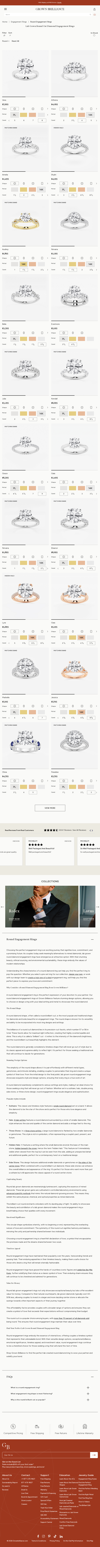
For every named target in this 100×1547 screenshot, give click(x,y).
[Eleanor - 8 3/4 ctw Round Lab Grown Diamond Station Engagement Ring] (74, 521)
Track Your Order (46, 1508)
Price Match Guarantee (48, 1511)
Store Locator (26, 1500)
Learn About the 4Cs (67, 1479)
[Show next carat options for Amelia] (47, 195)
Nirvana (54, 249)
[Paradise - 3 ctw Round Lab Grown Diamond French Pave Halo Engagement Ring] (74, 745)
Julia (4, 399)
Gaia (53, 623)
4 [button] (80, 120)
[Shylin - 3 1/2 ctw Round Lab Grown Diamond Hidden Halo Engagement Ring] (74, 148)
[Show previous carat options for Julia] (8, 419)
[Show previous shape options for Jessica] (57, 706)
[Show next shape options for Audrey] (47, 258)
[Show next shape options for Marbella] (47, 706)
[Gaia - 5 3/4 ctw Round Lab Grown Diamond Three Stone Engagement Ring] (74, 596)
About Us (5, 1479)
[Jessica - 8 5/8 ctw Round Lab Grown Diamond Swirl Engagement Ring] (74, 670)
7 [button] (31, 120)
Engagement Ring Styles (88, 1479)
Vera (4, 100)
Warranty (43, 1490)
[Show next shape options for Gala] (96, 482)
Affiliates (24, 1486)
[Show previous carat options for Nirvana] (57, 269)
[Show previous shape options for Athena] (57, 109)
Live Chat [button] (24, 1493)
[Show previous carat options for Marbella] (8, 717)
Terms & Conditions (38, 1541)
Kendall (54, 399)
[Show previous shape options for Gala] (57, 482)
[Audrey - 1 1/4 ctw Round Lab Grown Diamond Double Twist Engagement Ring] (25, 222)
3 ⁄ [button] (71, 120)
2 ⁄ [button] (32, 195)
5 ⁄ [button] (22, 494)
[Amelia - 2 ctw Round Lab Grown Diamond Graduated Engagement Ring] (25, 148)
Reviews (5, 1490)
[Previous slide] (2, 906)
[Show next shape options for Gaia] (96, 631)
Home (4, 22)
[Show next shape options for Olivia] (47, 781)
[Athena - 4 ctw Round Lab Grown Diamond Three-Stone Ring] (74, 73)
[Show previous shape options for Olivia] (8, 781)
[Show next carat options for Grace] (47, 493)
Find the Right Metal (86, 1494)
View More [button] (50, 808)
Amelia (5, 175)
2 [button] (62, 120)
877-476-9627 (27, 1482)
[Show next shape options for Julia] (47, 407)
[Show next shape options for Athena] (96, 109)
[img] (90, 14)
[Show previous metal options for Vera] (8, 114)
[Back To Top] (95, 1534)
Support (44, 1475)
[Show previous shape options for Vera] (8, 109)
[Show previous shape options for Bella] (8, 333)
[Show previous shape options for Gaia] (57, 631)
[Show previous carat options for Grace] (8, 493)
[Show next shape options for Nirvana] (96, 258)
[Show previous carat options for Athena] (57, 120)
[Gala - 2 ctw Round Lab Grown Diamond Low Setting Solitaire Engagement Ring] (74, 446)
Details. (59, 2)
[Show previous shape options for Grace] (8, 482)
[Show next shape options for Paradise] (96, 781)
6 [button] (22, 120)
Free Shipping (45, 1479)
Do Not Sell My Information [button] (73, 1541)
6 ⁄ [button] (81, 195)
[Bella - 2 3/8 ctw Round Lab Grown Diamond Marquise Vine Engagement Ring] (25, 297)
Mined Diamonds (66, 1518)
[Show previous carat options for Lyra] (8, 643)
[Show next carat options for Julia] (47, 419)
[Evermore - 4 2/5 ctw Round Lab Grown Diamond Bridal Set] (74, 297)
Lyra (4, 623)
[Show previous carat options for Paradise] (57, 792)
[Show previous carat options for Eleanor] (57, 568)
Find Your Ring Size (85, 1498)
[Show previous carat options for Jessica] (57, 717)
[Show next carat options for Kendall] (96, 419)
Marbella (5, 697)
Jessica (54, 697)
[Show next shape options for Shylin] (96, 183)
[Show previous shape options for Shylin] (57, 183)
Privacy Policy (55, 1541)
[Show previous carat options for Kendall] (57, 419)
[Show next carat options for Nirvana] (96, 269)
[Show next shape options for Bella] (47, 333)
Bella (4, 324)
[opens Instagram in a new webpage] (43, 1536)
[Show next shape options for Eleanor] (96, 557)
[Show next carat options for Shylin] (96, 195)
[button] (5, 9)
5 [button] (13, 120)
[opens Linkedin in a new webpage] (61, 1536)
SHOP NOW (14, 919)
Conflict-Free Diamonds (68, 1522)
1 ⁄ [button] (13, 195)
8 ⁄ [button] (90, 195)
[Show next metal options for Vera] (47, 114)
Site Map (90, 1541)
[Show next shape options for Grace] (47, 482)
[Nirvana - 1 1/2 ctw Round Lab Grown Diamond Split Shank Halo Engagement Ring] (74, 222)
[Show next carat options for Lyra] (47, 643)
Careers (24, 1504)
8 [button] (40, 120)
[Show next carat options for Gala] (96, 493)
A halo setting (20, 1120)
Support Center (46, 1522)
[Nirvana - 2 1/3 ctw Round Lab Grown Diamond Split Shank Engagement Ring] (25, 521)
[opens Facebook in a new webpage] (38, 1536)
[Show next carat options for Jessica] (96, 717)
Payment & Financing (48, 1493)
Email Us (24, 1490)
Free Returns (45, 1482)
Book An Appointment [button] (29, 1497)
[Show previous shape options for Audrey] (8, 258)
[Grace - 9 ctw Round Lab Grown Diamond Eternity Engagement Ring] (25, 446)
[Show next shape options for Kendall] (96, 407)
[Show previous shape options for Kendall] (57, 407)
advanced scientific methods (18, 1193)
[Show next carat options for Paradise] (96, 792)
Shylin (53, 175)
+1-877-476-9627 (28, 1479)
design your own (76, 974)
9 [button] (40, 494)
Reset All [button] (15, 41)
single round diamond (62, 1106)
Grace (5, 473)
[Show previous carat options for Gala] (57, 493)
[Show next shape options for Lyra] (47, 631)
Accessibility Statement (49, 1518)
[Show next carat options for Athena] (96, 120)
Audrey (5, 249)
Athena (54, 100)
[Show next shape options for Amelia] (47, 183)
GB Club (43, 1504)
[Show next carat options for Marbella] (47, 717)
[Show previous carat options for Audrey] (8, 269)
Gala (53, 473)
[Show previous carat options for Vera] (8, 120)
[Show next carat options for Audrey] (47, 269)
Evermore (55, 324)
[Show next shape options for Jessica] (96, 706)
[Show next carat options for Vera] (47, 120)
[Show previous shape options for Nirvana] (57, 258)
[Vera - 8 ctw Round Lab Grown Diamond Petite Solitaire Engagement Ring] (25, 73)
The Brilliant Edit (85, 1505)
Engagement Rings (19, 22)
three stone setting (33, 1131)
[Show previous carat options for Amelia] (8, 195)
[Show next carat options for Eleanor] (96, 568)
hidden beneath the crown (26, 1148)
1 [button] (13, 270)
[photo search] (95, 14)
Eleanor (54, 548)
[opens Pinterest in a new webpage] (49, 1536)
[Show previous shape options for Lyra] (8, 631)
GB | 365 (43, 1515)
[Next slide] (97, 906)
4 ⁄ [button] (72, 344)
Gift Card (44, 1497)
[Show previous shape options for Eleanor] (57, 557)
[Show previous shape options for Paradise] (57, 781)
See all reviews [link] (79, 830)
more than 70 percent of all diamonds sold (71, 1318)
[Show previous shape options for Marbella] (8, 706)
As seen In (6, 1486)
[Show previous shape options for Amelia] (8, 183)
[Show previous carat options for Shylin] (57, 195)
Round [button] (5, 41)
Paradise (55, 772)
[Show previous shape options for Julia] (8, 407)
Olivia (4, 772)
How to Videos (84, 1502)
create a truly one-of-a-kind (39, 978)
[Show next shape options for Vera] (47, 109)
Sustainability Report (10, 1482)
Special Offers (45, 1500)
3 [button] (40, 195)
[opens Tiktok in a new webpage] (55, 1536)
